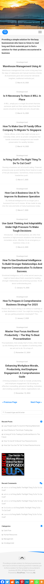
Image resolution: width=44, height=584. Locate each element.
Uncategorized (9, 543)
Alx (34, 573)
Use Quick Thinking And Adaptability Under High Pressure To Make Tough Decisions (22, 227)
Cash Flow (7, 530)
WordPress (21, 573)
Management (8, 539)
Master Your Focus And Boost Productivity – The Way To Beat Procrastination (22, 335)
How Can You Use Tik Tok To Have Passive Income (22, 445)
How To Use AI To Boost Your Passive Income (20, 441)
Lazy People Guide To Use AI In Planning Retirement (22, 426)
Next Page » (36, 402)
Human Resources (10, 535)
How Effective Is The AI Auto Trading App (18, 430)
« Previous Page (9, 402)
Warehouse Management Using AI (22, 66)
